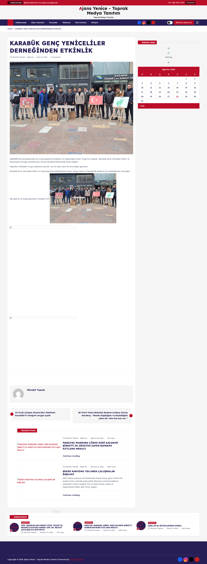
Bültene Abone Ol (184, 22)
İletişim (94, 22)
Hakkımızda (21, 22)
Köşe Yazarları (37, 22)
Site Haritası (80, 22)
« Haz (142, 106)
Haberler (30, 57)
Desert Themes (76, 559)
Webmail (66, 22)
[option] (40, 526)
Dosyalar (53, 22)
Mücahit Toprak (19, 57)
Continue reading (71, 456)
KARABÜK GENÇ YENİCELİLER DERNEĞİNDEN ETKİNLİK (38, 29)
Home (10, 29)
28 (177, 96)
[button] (192, 517)
